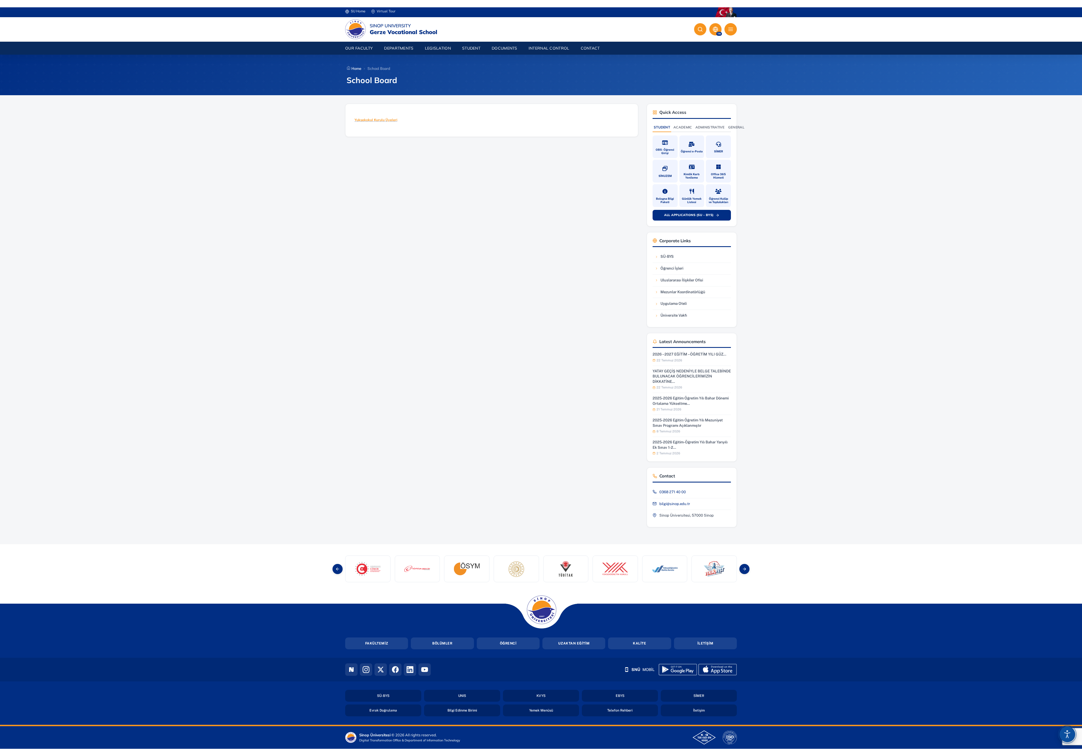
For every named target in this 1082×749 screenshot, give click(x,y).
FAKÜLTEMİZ (376, 643)
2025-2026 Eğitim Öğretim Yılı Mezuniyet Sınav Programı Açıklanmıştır (688, 422)
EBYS (636, 696)
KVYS (557, 696)
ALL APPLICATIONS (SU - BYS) (695, 216)
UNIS (478, 696)
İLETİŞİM (705, 643)
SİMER (715, 696)
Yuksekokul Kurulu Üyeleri (375, 120)
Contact (590, 48)
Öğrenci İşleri (672, 269)
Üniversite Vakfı (672, 316)
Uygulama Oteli (672, 304)
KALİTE (639, 643)
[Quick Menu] (730, 29)
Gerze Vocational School (403, 32)
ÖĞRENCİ (508, 643)
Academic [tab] (682, 127)
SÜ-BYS (672, 257)
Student (471, 48)
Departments (398, 48)
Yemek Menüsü (554, 710)
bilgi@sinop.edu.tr (674, 504)
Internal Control (549, 48)
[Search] (700, 29)
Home (356, 68)
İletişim (715, 710)
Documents (504, 48)
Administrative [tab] (710, 127)
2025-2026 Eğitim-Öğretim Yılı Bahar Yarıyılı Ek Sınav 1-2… (690, 444)
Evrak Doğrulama (395, 710)
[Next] (744, 569)
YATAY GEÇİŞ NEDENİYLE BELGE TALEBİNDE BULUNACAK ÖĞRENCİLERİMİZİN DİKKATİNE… (692, 376)
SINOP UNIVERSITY (390, 25)
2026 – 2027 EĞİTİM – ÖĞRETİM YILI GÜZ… (689, 354)
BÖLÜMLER (442, 643)
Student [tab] (662, 127)
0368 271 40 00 (672, 492)
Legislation (438, 48)
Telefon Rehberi (632, 710)
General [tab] (736, 127)
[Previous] (337, 569)
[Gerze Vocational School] (355, 29)
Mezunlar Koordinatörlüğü (680, 293)
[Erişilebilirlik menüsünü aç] (1067, 734)
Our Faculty (359, 48)
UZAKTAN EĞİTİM (574, 643)
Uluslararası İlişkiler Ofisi (679, 281)
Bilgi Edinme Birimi (473, 710)
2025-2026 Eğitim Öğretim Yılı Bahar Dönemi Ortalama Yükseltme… (691, 400)
